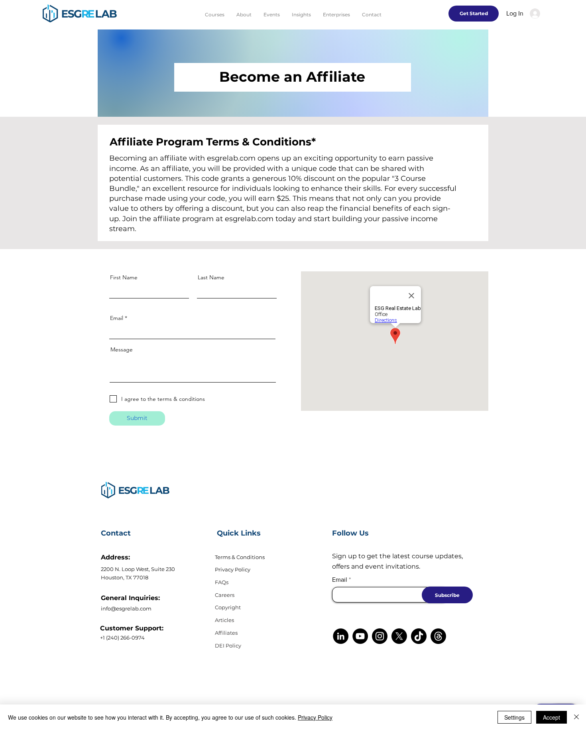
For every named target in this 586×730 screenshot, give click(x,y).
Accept (551, 717)
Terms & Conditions (240, 557)
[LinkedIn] (340, 636)
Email (116, 318)
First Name (124, 277)
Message (121, 349)
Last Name (211, 277)
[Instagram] (379, 636)
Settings (514, 717)
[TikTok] (419, 636)
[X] (399, 636)
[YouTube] (360, 636)
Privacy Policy (232, 569)
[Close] (576, 717)
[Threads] (438, 636)
